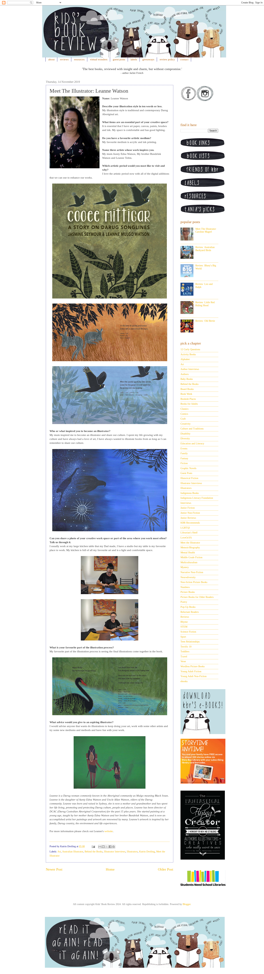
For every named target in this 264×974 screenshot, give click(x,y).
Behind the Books (94, 851)
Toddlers (184, 651)
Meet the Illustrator (190, 542)
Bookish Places (188, 399)
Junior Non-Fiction (190, 513)
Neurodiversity (188, 577)
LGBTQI (185, 527)
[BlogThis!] (103, 846)
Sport (183, 636)
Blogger (187, 904)
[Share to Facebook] (110, 846)
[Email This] (100, 846)
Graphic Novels (188, 468)
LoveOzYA (186, 537)
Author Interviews (189, 369)
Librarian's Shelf (189, 532)
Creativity (185, 423)
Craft (183, 418)
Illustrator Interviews (114, 851)
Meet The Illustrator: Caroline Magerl (206, 230)
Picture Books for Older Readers (197, 597)
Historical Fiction (189, 478)
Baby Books (186, 379)
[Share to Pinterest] (113, 846)
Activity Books (188, 354)
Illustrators (132, 851)
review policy (167, 59)
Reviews (184, 617)
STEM (183, 626)
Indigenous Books (189, 493)
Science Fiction (188, 631)
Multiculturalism (188, 562)
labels (134, 59)
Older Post (165, 869)
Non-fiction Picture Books (193, 582)
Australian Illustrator (72, 851)
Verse (183, 661)
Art (59, 851)
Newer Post (54, 869)
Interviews (185, 503)
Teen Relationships (190, 641)
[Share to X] (106, 846)
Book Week (186, 394)
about (51, 59)
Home (110, 869)
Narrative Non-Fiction (191, 572)
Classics (184, 409)
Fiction (184, 463)
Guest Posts (186, 473)
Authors (184, 374)
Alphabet (185, 359)
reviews (64, 59)
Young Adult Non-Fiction (193, 676)
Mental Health (187, 552)
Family (184, 453)
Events (183, 448)
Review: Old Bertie (205, 321)
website (108, 831)
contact (184, 59)
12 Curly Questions (190, 349)
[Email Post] (93, 846)
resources (79, 59)
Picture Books (187, 592)
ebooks (183, 681)
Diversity (185, 438)
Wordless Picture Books (192, 666)
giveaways (148, 59)
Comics (184, 414)
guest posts (119, 59)
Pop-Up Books (187, 607)
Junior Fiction (187, 507)
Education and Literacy (192, 443)
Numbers (185, 587)
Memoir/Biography (190, 547)
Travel (183, 656)
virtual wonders (98, 59)
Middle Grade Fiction (191, 557)
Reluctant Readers (189, 612)
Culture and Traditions (191, 428)
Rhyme (184, 622)
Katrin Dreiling (147, 851)
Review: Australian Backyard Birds (205, 249)
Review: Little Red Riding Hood (205, 304)
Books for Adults (189, 403)
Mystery (184, 567)
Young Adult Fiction (190, 671)
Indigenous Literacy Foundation (196, 498)
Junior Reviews (188, 518)
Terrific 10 (185, 646)
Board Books (187, 389)
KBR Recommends (190, 522)
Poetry (183, 602)
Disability (185, 433)
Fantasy (184, 458)
